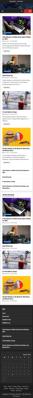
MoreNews (26, 394)
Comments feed (6, 319)
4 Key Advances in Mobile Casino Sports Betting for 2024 (16, 25)
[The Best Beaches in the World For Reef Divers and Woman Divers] (16, 285)
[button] (2, 11)
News (10, 386)
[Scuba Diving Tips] (16, 234)
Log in (4, 313)
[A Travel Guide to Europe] (16, 260)
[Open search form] (21, 11)
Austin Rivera (6, 41)
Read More (7, 51)
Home (5, 386)
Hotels (13, 390)
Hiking (26, 388)
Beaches (6, 144)
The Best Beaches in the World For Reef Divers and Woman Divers (16, 137)
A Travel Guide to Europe (16, 100)
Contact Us (25, 386)
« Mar (4, 380)
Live (30, 11)
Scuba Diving (7, 71)
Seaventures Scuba (16, 6)
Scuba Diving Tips (16, 64)
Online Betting (7, 32)
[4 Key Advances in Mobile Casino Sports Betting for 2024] (16, 207)
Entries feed (5, 316)
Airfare (5, 107)
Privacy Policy (17, 386)
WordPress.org (6, 323)
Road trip (18, 390)
